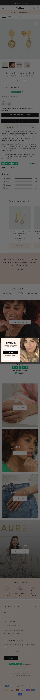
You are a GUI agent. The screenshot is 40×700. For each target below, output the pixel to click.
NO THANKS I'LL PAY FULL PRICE (10, 358)
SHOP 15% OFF (10, 352)
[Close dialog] (38, 339)
